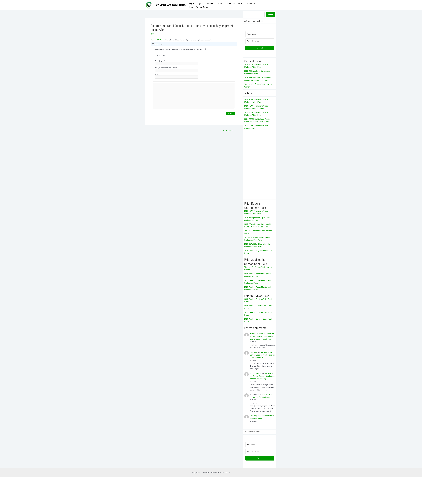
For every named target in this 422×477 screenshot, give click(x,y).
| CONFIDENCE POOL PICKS (170, 5)
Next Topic (227, 130)
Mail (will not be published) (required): (166, 67)
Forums (153, 40)
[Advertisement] (259, 165)
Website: (158, 74)
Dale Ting (253, 352)
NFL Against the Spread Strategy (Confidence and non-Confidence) (262, 355)
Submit (230, 113)
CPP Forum (160, 40)
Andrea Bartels (255, 373)
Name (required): (160, 61)
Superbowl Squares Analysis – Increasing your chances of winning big (262, 336)
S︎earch (270, 14)
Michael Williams (256, 334)
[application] (214, 3)
